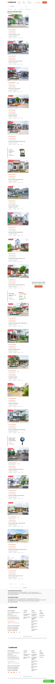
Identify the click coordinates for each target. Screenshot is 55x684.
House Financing (30, 2)
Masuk (45, 2)
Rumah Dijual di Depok (34, 624)
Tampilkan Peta (38, 286)
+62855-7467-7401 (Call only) (13, 622)
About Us (25, 612)
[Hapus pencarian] (26, 6)
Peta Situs (41, 617)
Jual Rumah (19, 2)
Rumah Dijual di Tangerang (34, 615)
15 (22, 584)
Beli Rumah (24, 2)
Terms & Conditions (41, 613)
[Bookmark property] (27, 16)
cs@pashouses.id (11, 621)
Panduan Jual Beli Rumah (27, 618)
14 (20, 584)
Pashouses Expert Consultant (27, 615)
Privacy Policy (42, 615)
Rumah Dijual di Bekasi (34, 621)
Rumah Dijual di (12, 592)
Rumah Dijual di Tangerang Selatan (34, 618)
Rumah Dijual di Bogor (34, 627)
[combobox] (17, 6)
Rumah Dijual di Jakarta (34, 630)
